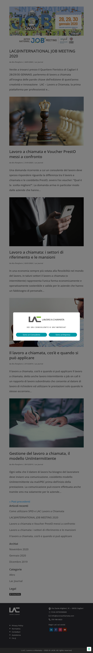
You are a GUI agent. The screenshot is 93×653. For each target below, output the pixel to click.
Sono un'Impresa (63, 334)
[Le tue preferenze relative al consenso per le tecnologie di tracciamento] (89, 649)
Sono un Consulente (31, 334)
